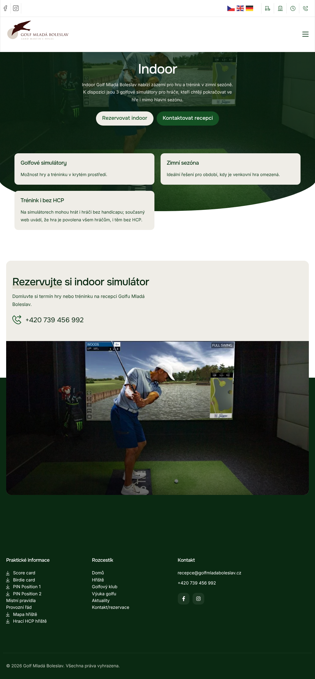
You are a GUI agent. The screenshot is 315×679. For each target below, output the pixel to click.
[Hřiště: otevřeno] (267, 8)
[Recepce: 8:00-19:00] (293, 8)
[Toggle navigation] (305, 34)
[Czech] (232, 8)
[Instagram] (16, 8)
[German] (250, 8)
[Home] (49, 34)
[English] (241, 8)
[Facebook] (5, 8)
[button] (125, 118)
